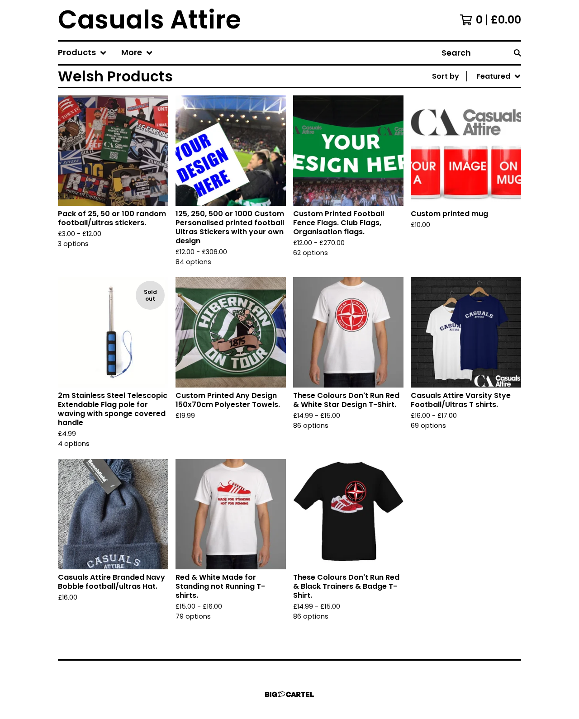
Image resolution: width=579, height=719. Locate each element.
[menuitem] (82, 53)
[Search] (517, 53)
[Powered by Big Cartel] (289, 694)
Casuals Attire (149, 20)
